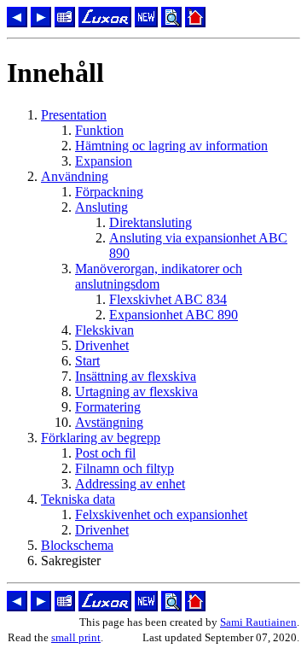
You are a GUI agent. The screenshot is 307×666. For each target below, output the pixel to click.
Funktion (99, 130)
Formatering (108, 407)
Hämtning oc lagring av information (171, 145)
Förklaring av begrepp (100, 437)
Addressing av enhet (130, 483)
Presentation (74, 115)
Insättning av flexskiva (135, 376)
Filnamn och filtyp (124, 468)
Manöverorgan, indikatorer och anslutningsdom (158, 276)
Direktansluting (150, 222)
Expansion (103, 161)
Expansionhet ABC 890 (173, 314)
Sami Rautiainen (258, 622)
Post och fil (105, 453)
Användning (74, 176)
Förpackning (109, 191)
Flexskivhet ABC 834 (168, 299)
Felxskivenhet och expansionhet (161, 514)
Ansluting (101, 207)
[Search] (171, 22)
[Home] (195, 22)
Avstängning (109, 422)
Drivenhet (102, 345)
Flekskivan (104, 330)
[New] (146, 22)
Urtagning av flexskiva (136, 391)
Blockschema (77, 545)
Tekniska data (78, 499)
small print (76, 637)
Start (87, 360)
